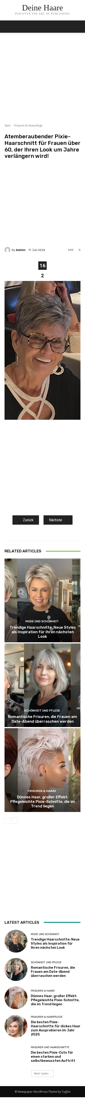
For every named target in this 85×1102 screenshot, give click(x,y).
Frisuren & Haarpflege (28, 125)
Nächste (55, 520)
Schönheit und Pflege (42, 710)
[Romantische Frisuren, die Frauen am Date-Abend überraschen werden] (42, 685)
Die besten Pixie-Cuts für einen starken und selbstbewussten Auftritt (53, 1056)
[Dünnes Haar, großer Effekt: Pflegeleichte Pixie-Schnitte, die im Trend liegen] (42, 770)
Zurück (28, 520)
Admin (21, 249)
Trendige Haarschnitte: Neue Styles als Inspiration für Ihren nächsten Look (43, 632)
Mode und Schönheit (42, 621)
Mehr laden (41, 1073)
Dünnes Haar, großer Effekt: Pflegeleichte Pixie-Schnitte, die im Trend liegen (42, 802)
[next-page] (14, 821)
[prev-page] (7, 821)
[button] (78, 26)
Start (7, 125)
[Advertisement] (42, 81)
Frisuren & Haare (42, 790)
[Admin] (8, 250)
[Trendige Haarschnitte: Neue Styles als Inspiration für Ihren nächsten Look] (42, 600)
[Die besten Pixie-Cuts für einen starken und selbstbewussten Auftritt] (16, 1054)
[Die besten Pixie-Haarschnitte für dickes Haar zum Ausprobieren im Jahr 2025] (16, 1026)
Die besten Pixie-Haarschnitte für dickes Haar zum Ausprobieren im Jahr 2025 (55, 1028)
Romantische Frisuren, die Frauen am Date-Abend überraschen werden (42, 718)
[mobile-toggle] (7, 26)
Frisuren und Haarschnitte (50, 1047)
